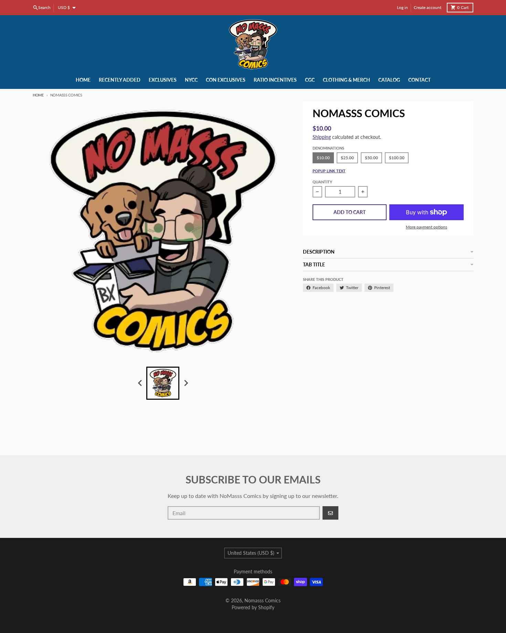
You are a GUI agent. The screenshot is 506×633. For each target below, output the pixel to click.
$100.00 (396, 157)
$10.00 (323, 157)
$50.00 (371, 157)
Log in (402, 7)
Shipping (322, 137)
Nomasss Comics (262, 600)
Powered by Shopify (253, 607)
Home (38, 95)
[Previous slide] (140, 383)
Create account (427, 7)
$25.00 (347, 157)
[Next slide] (185, 383)
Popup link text (329, 171)
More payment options (426, 226)
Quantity (322, 182)
